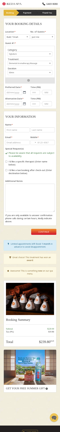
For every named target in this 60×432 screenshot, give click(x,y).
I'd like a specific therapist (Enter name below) (28, 163)
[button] (54, 417)
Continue (43, 231)
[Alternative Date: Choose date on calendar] (24, 104)
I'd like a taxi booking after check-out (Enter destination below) (30, 172)
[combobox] (34, 142)
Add (28, 80)
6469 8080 (52, 3)
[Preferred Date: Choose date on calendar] (24, 92)
